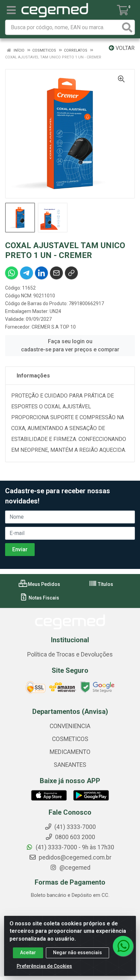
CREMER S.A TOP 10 (54, 327)
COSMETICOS (70, 739)
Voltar (124, 48)
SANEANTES (70, 764)
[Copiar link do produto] (71, 272)
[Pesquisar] (127, 27)
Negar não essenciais (77, 952)
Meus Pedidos (43, 584)
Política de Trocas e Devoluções (70, 654)
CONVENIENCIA (70, 726)
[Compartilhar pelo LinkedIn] (41, 272)
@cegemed (74, 867)
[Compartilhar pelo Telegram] (26, 272)
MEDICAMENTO (70, 751)
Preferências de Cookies (44, 966)
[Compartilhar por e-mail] (56, 272)
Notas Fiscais (43, 597)
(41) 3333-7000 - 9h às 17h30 (74, 847)
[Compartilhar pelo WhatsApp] (11, 272)
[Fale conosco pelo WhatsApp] (123, 946)
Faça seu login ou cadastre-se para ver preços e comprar (70, 345)
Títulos (105, 584)
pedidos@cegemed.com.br (74, 857)
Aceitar (28, 952)
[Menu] (11, 10)
